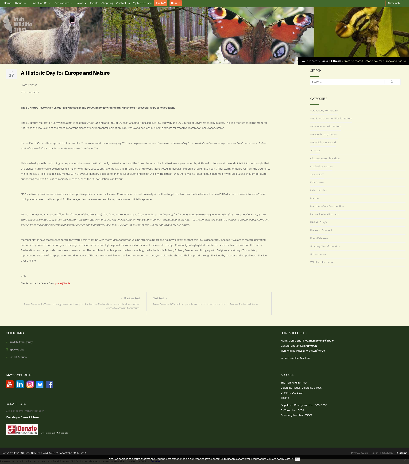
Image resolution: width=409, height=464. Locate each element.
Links (375, 453)
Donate (175, 3)
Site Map (387, 453)
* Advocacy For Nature (324, 111)
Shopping (107, 3)
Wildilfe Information (322, 262)
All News (315, 150)
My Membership (143, 3)
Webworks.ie (62, 433)
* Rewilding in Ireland (323, 143)
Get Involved (61, 3)
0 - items (402, 453)
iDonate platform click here (22, 417)
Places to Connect (321, 230)
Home (7, 3)
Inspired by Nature (321, 166)
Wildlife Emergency (21, 342)
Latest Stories (318, 190)
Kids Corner (317, 182)
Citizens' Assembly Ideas (325, 158)
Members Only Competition (327, 206)
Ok (297, 459)
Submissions (318, 254)
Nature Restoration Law (324, 214)
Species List (17, 350)
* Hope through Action (324, 135)
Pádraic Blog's (318, 222)
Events (94, 3)
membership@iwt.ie (321, 341)
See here (305, 358)
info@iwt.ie (310, 346)
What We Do (40, 3)
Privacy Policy (359, 453)
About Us (20, 3)
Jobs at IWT (317, 174)
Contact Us (123, 3)
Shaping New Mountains (325, 246)
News (80, 3)
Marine (314, 198)
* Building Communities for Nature (331, 119)
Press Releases (319, 238)
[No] (405, 459)
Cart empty (394, 3)
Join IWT (161, 3)
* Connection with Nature (325, 127)
